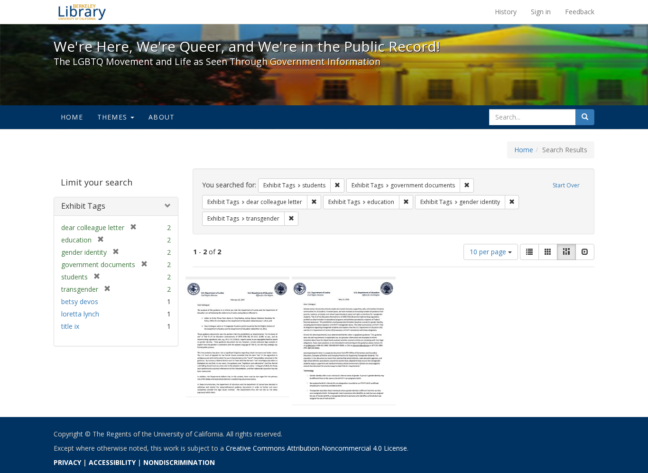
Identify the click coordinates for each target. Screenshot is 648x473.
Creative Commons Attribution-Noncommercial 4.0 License (316, 448)
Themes (113, 116)
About (161, 116)
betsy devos (79, 301)
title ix (70, 326)
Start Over (566, 185)
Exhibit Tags (83, 206)
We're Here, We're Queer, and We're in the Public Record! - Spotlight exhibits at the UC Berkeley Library (82, 12)
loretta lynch (80, 313)
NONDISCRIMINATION (179, 462)
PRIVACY (67, 462)
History (506, 11)
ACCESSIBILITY (112, 462)
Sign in (541, 11)
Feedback (579, 11)
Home (72, 116)
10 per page (489, 251)
